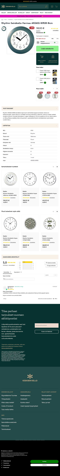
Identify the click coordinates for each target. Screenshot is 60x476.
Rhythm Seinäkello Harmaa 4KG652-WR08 (12, 295)
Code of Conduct (7, 406)
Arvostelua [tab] (6, 272)
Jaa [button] (5, 298)
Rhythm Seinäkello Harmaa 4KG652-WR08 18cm (24, 19)
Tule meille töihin (7, 409)
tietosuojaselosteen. (7, 348)
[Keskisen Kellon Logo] (8, 6)
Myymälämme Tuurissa (9, 395)
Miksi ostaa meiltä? (7, 402)
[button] (57, 166)
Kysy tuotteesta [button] (52, 265)
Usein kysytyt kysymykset (29, 406)
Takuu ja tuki (46, 402)
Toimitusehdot (46, 395)
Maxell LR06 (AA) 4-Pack (45, 79)
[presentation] (36, 41)
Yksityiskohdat (8, 108)
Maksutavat (5, 426)
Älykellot (21, 12)
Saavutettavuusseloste (8, 422)
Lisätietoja (6, 125)
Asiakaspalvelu (25, 395)
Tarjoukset (49, 12)
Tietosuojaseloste (7, 419)
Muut (42, 12)
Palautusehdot (46, 399)
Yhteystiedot (5, 399)
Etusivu (2, 19)
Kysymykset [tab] (17, 272)
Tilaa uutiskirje (46, 331)
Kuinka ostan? (25, 402)
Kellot (3, 12)
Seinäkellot (10, 19)
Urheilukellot (12, 12)
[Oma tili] (52, 6)
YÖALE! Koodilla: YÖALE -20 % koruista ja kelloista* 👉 (30, 16)
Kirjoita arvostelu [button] (51, 262)
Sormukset (35, 12)
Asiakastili (23, 399)
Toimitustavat (6, 429)
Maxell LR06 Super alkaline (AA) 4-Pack (45, 71)
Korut (28, 12)
